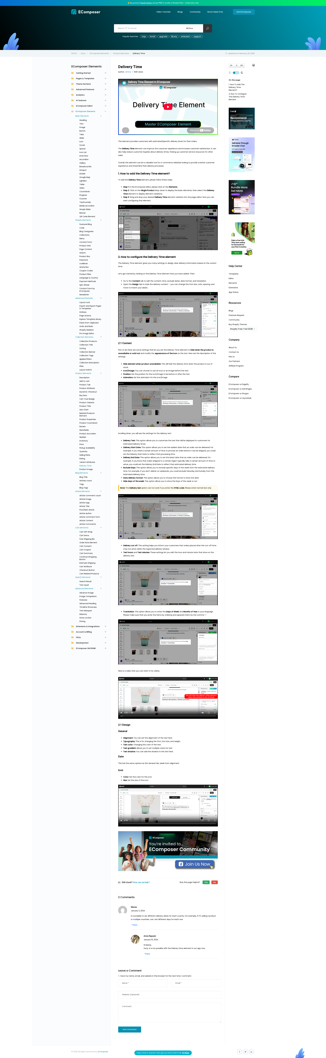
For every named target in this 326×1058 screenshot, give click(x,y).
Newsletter (84, 294)
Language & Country (88, 278)
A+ (241, 65)
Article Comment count (90, 495)
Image (82, 127)
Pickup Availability (87, 448)
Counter (83, 198)
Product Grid (85, 245)
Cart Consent (85, 546)
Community (195, 12)
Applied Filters (85, 359)
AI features (81, 100)
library (174, 36)
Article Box (84, 267)
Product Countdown (88, 423)
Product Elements (83, 373)
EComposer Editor (84, 106)
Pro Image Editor (86, 333)
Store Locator (85, 617)
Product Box (84, 256)
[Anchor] (171, 173)
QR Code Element (87, 216)
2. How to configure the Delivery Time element (238, 97)
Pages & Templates (85, 78)
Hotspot (82, 170)
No (214, 882)
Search (82, 253)
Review (82, 426)
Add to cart (84, 381)
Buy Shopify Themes (238, 324)
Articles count (85, 480)
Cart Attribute (85, 566)
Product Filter (85, 274)
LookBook (83, 263)
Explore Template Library (90, 319)
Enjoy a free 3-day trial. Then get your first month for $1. (163, 1053)
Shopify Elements (83, 220)
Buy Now (83, 395)
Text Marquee (85, 610)
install (152, 36)
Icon (81, 141)
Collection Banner (87, 352)
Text (81, 123)
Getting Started (83, 73)
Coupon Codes (86, 270)
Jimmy (128, 72)
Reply (135, 925)
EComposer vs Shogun (239, 393)
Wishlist (82, 437)
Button (82, 131)
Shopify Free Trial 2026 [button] (241, 328)
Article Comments (87, 524)
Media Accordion (86, 206)
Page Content (85, 249)
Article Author (85, 513)
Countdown (84, 191)
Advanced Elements (84, 588)
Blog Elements (81, 473)
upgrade (163, 36)
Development (82, 643)
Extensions (233, 287)
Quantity (83, 451)
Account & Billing (84, 632)
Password (83, 260)
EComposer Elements (85, 111)
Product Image (86, 469)
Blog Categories (86, 231)
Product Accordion (87, 433)
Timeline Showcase (88, 607)
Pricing (82, 621)
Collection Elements (84, 337)
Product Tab (84, 384)
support (197, 36)
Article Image (85, 499)
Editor (231, 278)
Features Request (236, 315)
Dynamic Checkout (88, 392)
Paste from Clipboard (88, 322)
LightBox (83, 181)
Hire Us (232, 356)
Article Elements (82, 491)
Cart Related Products (89, 573)
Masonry (83, 614)
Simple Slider (85, 209)
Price (81, 444)
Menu (81, 238)
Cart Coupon (85, 549)
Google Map (84, 177)
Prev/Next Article (86, 510)
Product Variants (86, 402)
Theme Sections (83, 84)
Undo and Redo (86, 326)
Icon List (83, 152)
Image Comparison (88, 596)
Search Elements (82, 577)
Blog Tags (83, 488)
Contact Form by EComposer (87, 289)
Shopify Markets (86, 330)
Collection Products (88, 341)
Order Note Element (88, 542)
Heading (83, 120)
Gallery (82, 163)
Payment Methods (87, 281)
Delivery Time (85, 465)
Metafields (84, 430)
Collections (84, 235)
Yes (206, 882)
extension (185, 36)
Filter (81, 366)
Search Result (85, 581)
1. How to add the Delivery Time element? (236, 87)
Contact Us (234, 352)
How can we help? (141, 882)
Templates (233, 274)
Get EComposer (243, 12)
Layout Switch (85, 370)
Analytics (80, 95)
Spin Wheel (84, 285)
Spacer (82, 148)
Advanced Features (85, 89)
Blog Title (83, 477)
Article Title (84, 506)
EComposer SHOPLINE (86, 648)
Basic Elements (82, 116)
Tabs (81, 134)
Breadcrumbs (85, 166)
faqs (144, 36)
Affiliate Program (236, 366)
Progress (83, 195)
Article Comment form (89, 517)
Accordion (84, 159)
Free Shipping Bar (87, 539)
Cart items (84, 535)
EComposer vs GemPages (240, 389)
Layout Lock (84, 302)
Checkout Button (87, 570)
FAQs (78, 637)
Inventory (83, 440)
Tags (81, 484)
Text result (84, 585)
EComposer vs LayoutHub (240, 398)
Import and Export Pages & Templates (90, 307)
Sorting (82, 348)
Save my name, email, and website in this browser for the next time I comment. (156, 976)
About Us (233, 347)
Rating (82, 458)
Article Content (86, 520)
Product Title (85, 406)
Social (82, 145)
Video (81, 188)
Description (84, 377)
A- (231, 65)
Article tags (84, 502)
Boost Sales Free (215, 12)
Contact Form (85, 242)
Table (81, 184)
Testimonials (85, 202)
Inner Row (83, 156)
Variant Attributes (87, 462)
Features (83, 600)
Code (81, 228)
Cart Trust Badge (87, 399)
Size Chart (84, 409)
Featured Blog (85, 224)
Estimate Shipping (87, 563)
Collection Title (86, 345)
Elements (233, 283)
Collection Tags (86, 355)
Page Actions (85, 315)
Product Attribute (87, 388)
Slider (81, 138)
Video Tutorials (163, 12)
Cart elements (81, 527)
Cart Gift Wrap (85, 532)
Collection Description (89, 362)
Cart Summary (86, 553)
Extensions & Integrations (88, 626)
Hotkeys (82, 312)
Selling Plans (84, 455)
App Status (233, 292)
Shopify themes (146, 3)
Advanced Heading (87, 603)
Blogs (180, 12)
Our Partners (234, 361)
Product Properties (87, 419)
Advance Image (86, 593)
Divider (82, 173)
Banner (82, 213)
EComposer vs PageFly (239, 384)
